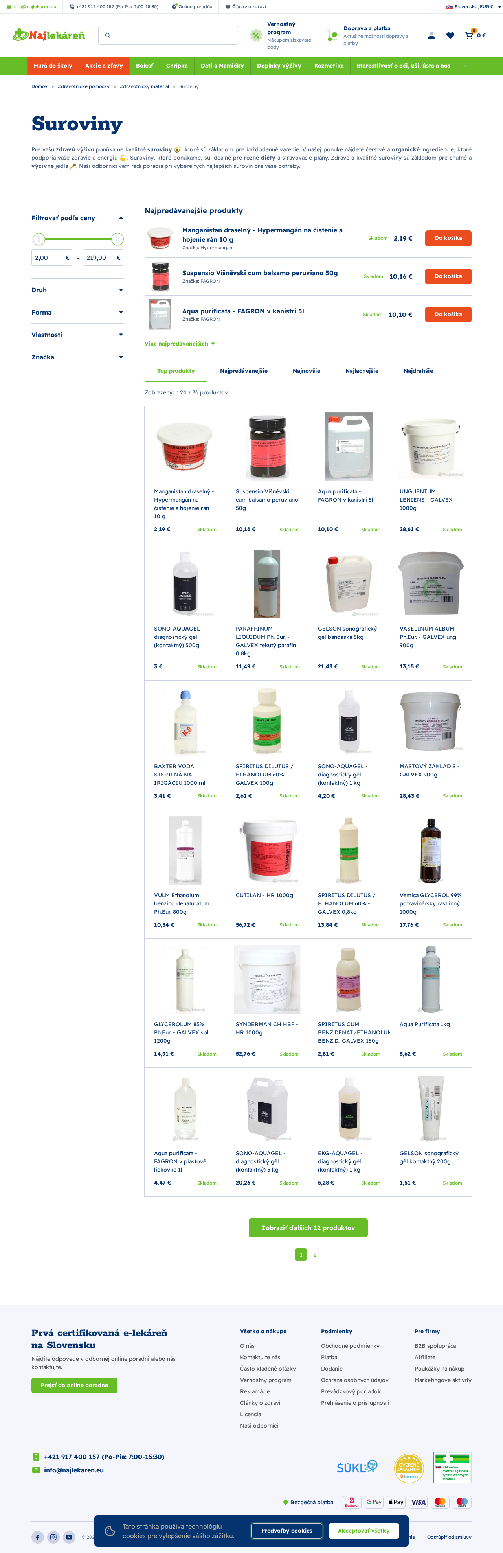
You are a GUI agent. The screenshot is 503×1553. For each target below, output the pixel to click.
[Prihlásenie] (431, 35)
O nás (247, 1345)
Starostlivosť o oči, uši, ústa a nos (403, 65)
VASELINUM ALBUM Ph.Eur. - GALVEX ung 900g (428, 637)
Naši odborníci (259, 1425)
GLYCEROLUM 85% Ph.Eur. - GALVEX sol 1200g (181, 1032)
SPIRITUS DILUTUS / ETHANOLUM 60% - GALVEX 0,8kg (347, 903)
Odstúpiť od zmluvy (449, 1537)
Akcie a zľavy (104, 65)
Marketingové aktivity (443, 1380)
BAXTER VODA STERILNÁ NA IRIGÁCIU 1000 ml (180, 774)
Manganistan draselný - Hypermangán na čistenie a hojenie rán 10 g (184, 504)
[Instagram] (53, 1537)
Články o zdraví (260, 1402)
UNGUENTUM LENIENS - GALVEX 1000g (426, 500)
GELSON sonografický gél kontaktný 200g (429, 1157)
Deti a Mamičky (222, 65)
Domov (40, 86)
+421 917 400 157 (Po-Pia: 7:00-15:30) (104, 1457)
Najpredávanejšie (244, 370)
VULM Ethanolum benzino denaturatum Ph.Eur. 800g (181, 903)
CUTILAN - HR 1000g (264, 895)
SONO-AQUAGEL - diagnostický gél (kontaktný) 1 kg (343, 774)
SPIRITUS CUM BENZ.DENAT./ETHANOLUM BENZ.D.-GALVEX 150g (355, 1032)
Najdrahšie (418, 370)
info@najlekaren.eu (74, 1470)
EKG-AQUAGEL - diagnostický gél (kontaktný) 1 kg (340, 1161)
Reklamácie (255, 1391)
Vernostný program (266, 1380)
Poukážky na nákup (439, 1368)
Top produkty (176, 370)
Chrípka (177, 65)
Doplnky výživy (279, 65)
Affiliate (425, 1357)
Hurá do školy (53, 65)
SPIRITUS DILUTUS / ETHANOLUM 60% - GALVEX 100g (265, 774)
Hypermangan (216, 247)
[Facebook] (37, 1537)
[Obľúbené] (450, 35)
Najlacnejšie (361, 370)
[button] (77, 218)
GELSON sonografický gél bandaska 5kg (347, 632)
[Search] (108, 35)
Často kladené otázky (268, 1368)
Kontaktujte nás (260, 1357)
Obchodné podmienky (350, 1345)
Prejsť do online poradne (74, 1385)
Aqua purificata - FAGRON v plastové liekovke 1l (180, 1161)
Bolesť (144, 65)
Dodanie (332, 1368)
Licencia (250, 1414)
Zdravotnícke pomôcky (84, 86)
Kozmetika (329, 65)
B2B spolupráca (435, 1345)
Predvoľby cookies (286, 1530)
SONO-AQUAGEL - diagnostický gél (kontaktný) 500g (179, 637)
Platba (329, 1357)
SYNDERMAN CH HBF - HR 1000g (267, 1028)
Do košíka (448, 237)
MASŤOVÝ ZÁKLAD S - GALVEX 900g (430, 770)
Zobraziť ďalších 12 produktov (308, 1228)
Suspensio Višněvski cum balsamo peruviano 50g (267, 500)
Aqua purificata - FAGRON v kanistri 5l (345, 495)
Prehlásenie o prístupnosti (355, 1402)
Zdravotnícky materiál (145, 86)
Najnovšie (306, 370)
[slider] (39, 239)
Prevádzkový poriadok (351, 1391)
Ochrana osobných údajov (355, 1380)
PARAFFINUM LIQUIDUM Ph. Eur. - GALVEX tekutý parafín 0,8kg (266, 641)
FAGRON (210, 281)
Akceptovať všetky (364, 1530)
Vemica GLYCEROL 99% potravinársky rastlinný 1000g (431, 903)
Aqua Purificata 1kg (425, 1024)
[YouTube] (69, 1537)
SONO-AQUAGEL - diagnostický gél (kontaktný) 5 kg (261, 1161)
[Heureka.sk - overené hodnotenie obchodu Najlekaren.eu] (409, 1468)
